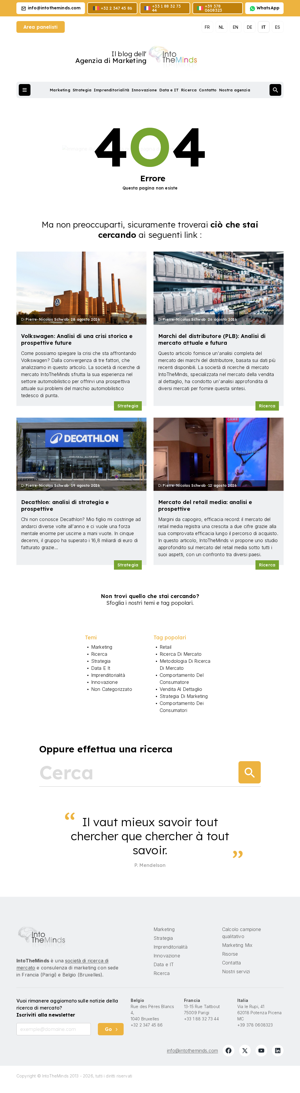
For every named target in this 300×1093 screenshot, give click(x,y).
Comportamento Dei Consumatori (182, 706)
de (249, 27)
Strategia (82, 90)
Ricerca (189, 90)
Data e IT (169, 90)
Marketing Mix (237, 945)
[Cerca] (249, 772)
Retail (165, 647)
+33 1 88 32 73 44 (201, 1018)
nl (221, 27)
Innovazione (144, 90)
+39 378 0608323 (255, 1024)
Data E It (100, 668)
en (235, 27)
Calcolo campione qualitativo (241, 932)
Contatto (208, 90)
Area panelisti (40, 27)
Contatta (231, 963)
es (277, 27)
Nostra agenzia (234, 90)
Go (108, 1029)
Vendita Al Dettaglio (181, 689)
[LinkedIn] (278, 1050)
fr (207, 27)
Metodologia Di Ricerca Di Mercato (185, 664)
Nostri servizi (236, 971)
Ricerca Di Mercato (181, 654)
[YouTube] (261, 1050)
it (264, 27)
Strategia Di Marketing (184, 696)
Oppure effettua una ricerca (106, 749)
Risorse (230, 954)
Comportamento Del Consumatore (182, 678)
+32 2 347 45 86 (147, 1024)
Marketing (60, 90)
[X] (245, 1050)
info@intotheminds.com (192, 1050)
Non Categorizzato (111, 689)
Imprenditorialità (111, 90)
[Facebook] (228, 1050)
